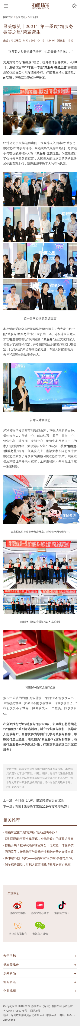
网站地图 (35, 1010)
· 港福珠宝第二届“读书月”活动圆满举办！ (30, 832)
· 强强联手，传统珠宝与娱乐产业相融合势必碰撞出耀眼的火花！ (40, 851)
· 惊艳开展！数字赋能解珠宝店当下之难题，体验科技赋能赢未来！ (40, 845)
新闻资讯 (20, 17)
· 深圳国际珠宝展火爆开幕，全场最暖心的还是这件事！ (40, 838)
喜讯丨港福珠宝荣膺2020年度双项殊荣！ (42, 806)
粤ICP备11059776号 (15, 1010)
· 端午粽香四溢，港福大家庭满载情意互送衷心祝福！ (38, 864)
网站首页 (8, 17)
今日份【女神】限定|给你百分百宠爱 (39, 800)
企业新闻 (33, 17)
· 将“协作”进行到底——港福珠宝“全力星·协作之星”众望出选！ (40, 858)
